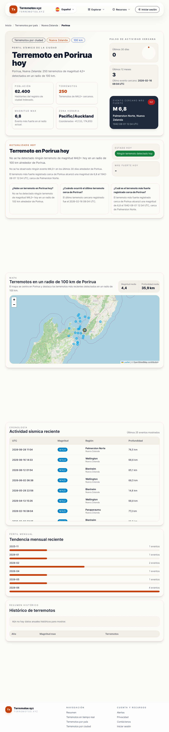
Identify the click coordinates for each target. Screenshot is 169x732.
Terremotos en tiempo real (80, 717)
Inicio (8, 25)
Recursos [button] (121, 9)
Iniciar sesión (149, 9)
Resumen (71, 712)
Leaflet (126, 362)
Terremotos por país (26, 25)
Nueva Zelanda (49, 25)
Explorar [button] (96, 9)
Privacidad (123, 717)
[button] (14, 299)
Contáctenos (124, 721)
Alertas (120, 712)
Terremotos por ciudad (28, 40)
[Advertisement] (84, 245)
